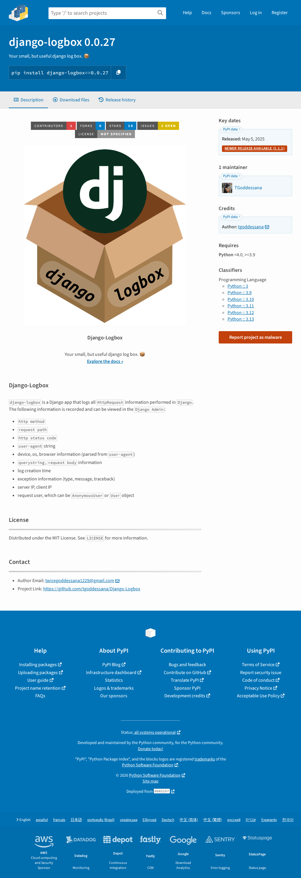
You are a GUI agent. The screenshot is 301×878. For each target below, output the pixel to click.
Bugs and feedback (187, 664)
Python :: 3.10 (241, 299)
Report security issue (260, 672)
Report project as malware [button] (255, 337)
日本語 (76, 819)
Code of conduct (258, 680)
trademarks (205, 759)
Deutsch (168, 819)
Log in (256, 12)
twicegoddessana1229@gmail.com (79, 580)
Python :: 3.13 (241, 319)
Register (280, 12)
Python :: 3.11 (241, 306)
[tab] (28, 100)
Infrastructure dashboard (111, 672)
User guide (38, 680)
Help (187, 12)
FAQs (40, 696)
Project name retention (38, 688)
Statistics (114, 680)
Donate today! (150, 749)
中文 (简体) (189, 819)
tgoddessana (251, 227)
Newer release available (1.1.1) (255, 148)
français (59, 819)
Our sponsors (113, 696)
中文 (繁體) (212, 819)
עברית (251, 819)
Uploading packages (38, 672)
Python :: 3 (238, 286)
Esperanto (269, 819)
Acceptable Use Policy (258, 696)
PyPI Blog (111, 664)
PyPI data (230, 129)
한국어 (288, 819)
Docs (206, 12)
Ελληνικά (149, 819)
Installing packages (38, 664)
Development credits (184, 696)
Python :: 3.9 (240, 292)
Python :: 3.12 (241, 312)
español (42, 819)
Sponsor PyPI (187, 688)
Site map (150, 781)
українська (128, 819)
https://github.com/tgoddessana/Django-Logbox (91, 589)
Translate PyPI (185, 680)
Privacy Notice (258, 688)
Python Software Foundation (147, 765)
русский (233, 819)
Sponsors (230, 12)
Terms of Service (258, 664)
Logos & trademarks (114, 688)
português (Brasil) (101, 819)
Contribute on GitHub (185, 672)
